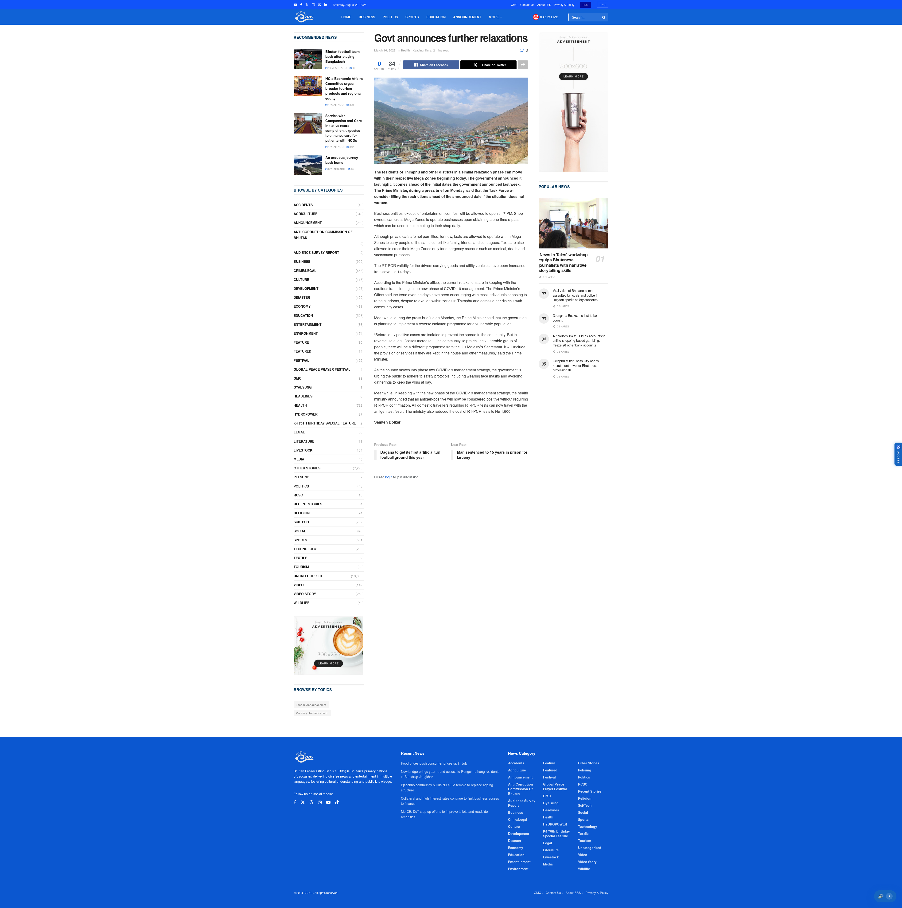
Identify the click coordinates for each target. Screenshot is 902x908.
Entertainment (308, 324)
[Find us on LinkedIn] (325, 4)
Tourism (301, 566)
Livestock (303, 450)
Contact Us (527, 5)
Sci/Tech (301, 521)
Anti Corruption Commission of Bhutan (323, 234)
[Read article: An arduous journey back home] (308, 165)
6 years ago (336, 169)
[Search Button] (604, 17)
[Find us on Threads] (319, 4)
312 (351, 147)
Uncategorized (308, 576)
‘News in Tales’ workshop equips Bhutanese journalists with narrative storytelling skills (563, 263)
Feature (301, 342)
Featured (302, 351)
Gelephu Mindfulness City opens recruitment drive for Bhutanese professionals (576, 365)
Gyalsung (303, 387)
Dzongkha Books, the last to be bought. (575, 317)
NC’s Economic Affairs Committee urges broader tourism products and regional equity (344, 88)
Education (436, 17)
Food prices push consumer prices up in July (434, 763)
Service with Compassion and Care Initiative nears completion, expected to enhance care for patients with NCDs (343, 128)
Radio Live (549, 17)
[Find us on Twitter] (307, 4)
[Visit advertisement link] (329, 646)
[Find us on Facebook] (301, 4)
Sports (412, 17)
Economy (302, 306)
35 (352, 169)
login (388, 477)
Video (299, 584)
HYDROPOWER (306, 414)
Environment (306, 333)
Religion (302, 513)
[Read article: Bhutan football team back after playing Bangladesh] (308, 59)
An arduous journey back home (341, 160)
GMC (514, 5)
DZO (603, 5)
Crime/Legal (305, 270)
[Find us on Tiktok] (337, 802)
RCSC (298, 495)
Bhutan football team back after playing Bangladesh (342, 56)
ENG (586, 5)
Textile (300, 557)
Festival (301, 360)
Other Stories (307, 468)
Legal (299, 432)
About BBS (544, 5)
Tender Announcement (311, 705)
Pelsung (301, 477)
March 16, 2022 (384, 50)
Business (367, 17)
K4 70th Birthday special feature (325, 423)
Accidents (303, 204)
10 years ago (337, 68)
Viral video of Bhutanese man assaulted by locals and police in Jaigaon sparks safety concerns (576, 295)
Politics (390, 17)
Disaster (302, 297)
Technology (305, 548)
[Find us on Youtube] (295, 4)
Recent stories (308, 504)
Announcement (467, 17)
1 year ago (335, 104)
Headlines (303, 396)
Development (306, 288)
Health (405, 50)
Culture (301, 279)
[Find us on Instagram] (313, 4)
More (494, 17)
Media (299, 459)
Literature (304, 441)
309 (351, 104)
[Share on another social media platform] (523, 64)
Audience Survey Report (316, 252)
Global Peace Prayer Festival (322, 369)
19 (353, 68)
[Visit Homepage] (304, 17)
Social (300, 531)
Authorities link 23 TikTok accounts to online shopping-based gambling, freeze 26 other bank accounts (579, 340)
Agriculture (305, 213)
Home (346, 17)
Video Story (305, 593)
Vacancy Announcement (312, 713)
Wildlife (301, 602)
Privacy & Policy (564, 5)
